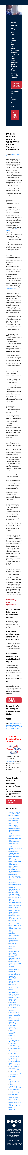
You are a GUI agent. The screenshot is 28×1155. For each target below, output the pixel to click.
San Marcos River (14, 994)
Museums (12, 956)
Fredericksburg (14, 891)
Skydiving (12, 1007)
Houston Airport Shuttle (15, 723)
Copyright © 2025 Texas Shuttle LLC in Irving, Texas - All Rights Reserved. (14, 1131)
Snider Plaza (13, 1009)
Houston (12, 922)
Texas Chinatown (14, 1055)
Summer (12, 1030)
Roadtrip (12, 991)
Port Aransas (13, 984)
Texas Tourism (14, 1069)
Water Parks (13, 1099)
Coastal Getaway (14, 853)
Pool (11, 982)
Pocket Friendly (14, 981)
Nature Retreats (14, 969)
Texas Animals (13, 1043)
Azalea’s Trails (13, 827)
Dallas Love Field (14, 859)
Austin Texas (13, 825)
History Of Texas (14, 910)
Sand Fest (12, 996)
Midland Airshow (14, 951)
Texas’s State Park (15, 1073)
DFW (11, 726)
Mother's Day (13, 955)
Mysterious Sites (14, 961)
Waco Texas (13, 1096)
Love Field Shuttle (15, 945)
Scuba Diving (13, 999)
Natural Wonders (14, 968)
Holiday (12, 913)
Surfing (12, 1035)
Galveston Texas (14, 895)
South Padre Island (14, 1012)
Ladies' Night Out (14, 938)
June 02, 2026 (15, 154)
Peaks (11, 979)
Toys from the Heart (15, 1087)
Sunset (11, 1033)
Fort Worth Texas (14, 889)
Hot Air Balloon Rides (15, 918)
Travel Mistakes (14, 1089)
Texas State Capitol (15, 1064)
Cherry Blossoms (14, 851)
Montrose (12, 953)
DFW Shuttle (13, 728)
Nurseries (12, 973)
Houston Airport (10, 731)
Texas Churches (14, 1056)
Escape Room (13, 882)
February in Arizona (15, 884)
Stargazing (12, 1028)
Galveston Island (14, 894)
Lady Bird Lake (13, 940)
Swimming (12, 1037)
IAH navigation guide (11, 288)
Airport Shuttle (14, 813)
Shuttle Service (14, 1005)
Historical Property (14, 909)
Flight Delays (13, 886)
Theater (12, 1084)
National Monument (15, 963)
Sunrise (12, 1032)
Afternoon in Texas (14, 812)
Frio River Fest (13, 892)
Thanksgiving (13, 1074)
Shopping (12, 1002)
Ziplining (12, 1109)
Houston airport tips (16, 251)
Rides (11, 989)
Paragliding (13, 977)
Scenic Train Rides (14, 997)
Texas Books (13, 1051)
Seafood (12, 1000)
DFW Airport (13, 869)
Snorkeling (12, 1010)
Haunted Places (14, 907)
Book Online (16, 85)
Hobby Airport (13, 912)
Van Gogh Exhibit (14, 1094)
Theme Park (13, 1086)
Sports (12, 1022)
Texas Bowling (13, 1053)
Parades (12, 976)
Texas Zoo (12, 1071)
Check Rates (11, 700)
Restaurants (13, 987)
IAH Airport (15, 726)
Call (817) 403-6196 (14, 1140)
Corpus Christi (13, 854)
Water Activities (13, 1097)
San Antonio (13, 992)
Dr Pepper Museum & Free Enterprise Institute (15, 877)
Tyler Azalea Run (14, 1092)
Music (11, 959)
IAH (18, 728)
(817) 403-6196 (15, 115)
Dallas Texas (14, 866)
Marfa (11, 948)
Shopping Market (14, 1004)
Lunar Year (12, 946)
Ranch (11, 986)
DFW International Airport (12, 730)
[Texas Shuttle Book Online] (14, 13)
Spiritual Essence (14, 1019)
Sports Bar (12, 1023)
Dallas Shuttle (13, 864)
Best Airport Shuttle (14, 830)
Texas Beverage (14, 1046)
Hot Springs (13, 920)
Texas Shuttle (9, 156)
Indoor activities (14, 935)
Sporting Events (14, 1020)
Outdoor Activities (14, 974)
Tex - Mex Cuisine (14, 1040)
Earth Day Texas (14, 881)
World (12, 1107)
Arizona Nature (14, 818)
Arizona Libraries (14, 817)
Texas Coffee (13, 1058)
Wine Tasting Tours (14, 1105)
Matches (12, 950)
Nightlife (12, 971)
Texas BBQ (12, 1045)
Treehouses (13, 1091)
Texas (12, 1041)
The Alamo (12, 1076)
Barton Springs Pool (15, 828)
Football (12, 887)
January (12, 936)
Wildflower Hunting (14, 1101)
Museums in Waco (14, 958)
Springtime (12, 1025)
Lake (11, 941)
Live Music (13, 943)
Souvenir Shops (14, 1014)
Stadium (12, 1027)
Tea (11, 1038)
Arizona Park (13, 820)
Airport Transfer (14, 815)
